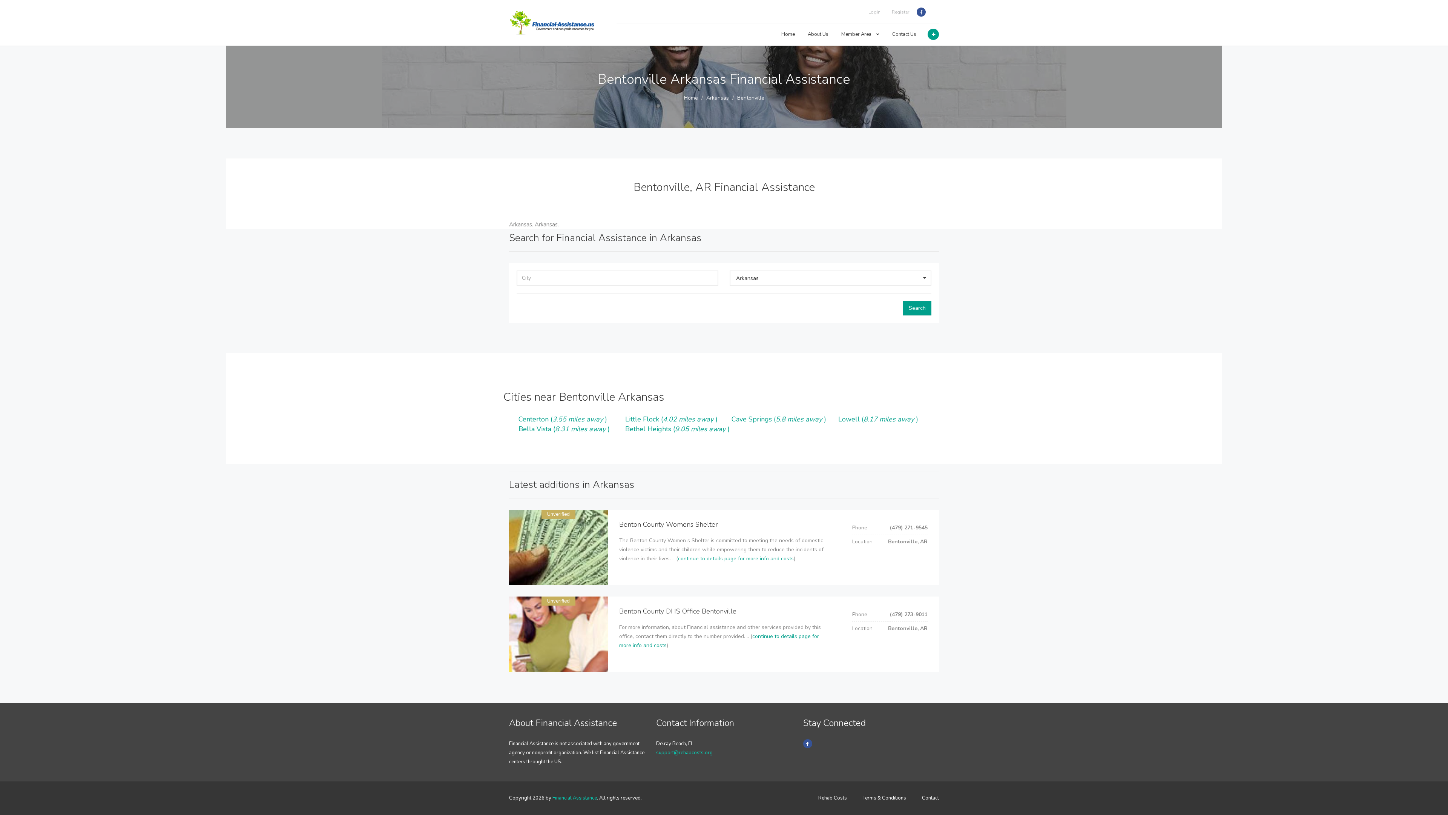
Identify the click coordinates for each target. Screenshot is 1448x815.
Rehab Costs (832, 798)
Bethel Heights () (677, 429)
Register (900, 12)
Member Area (857, 34)
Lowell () (878, 419)
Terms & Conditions (884, 798)
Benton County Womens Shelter (668, 524)
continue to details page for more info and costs (736, 558)
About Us (818, 34)
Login (874, 12)
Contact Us (904, 34)
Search (917, 308)
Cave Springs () (779, 419)
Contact (930, 798)
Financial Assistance (574, 798)
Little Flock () (671, 419)
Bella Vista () (564, 429)
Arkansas (717, 97)
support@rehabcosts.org (684, 752)
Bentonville (750, 97)
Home (788, 34)
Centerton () (562, 419)
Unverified (558, 514)
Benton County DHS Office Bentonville (677, 611)
